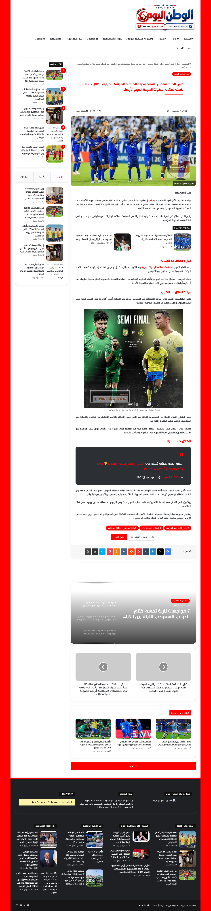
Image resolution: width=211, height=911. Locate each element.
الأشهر (59, 177)
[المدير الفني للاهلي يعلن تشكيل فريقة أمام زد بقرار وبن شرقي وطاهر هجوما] (54, 154)
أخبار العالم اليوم (74, 39)
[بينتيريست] (139, 551)
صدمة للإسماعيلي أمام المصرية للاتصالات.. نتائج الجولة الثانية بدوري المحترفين (33, 94)
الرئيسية (187, 39)
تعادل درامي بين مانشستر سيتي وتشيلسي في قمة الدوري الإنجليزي (174, 743)
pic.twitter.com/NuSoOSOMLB (163, 468)
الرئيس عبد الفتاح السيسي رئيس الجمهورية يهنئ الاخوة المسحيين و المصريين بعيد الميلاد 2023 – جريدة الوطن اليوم (130, 869)
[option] (133, 613)
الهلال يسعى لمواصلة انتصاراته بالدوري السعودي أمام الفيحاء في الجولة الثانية (154, 239)
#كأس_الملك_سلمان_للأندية (126, 463)
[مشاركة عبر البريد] (95, 551)
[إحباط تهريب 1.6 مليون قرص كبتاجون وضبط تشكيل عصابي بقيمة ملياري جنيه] (54, 115)
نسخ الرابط (119, 537)
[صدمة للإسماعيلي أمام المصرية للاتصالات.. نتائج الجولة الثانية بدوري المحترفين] (54, 96)
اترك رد (133, 766)
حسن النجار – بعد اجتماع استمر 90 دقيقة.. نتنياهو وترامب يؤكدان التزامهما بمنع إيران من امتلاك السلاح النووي (27, 879)
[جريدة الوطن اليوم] (165, 17)
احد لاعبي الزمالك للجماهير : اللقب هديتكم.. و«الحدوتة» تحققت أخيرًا (74, 837)
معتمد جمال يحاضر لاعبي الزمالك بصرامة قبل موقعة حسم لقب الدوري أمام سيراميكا (72, 875)
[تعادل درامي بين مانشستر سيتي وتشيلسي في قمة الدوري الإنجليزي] (173, 729)
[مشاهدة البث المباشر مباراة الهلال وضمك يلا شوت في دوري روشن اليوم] (133, 729)
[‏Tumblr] (146, 551)
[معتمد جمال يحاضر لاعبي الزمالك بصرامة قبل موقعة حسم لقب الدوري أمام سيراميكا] (94, 878)
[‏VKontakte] (124, 551)
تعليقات (24, 177)
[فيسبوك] (168, 551)
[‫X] (160, 551)
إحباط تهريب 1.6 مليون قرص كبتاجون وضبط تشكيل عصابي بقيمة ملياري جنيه (32, 112)
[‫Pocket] (110, 551)
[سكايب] (102, 551)
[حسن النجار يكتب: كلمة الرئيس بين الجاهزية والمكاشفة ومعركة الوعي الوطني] (54, 134)
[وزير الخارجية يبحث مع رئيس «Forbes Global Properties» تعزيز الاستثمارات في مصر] (54, 195)
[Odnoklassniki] (117, 551)
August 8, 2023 (170, 477)
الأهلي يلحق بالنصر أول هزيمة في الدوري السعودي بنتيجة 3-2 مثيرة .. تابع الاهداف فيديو (95, 744)
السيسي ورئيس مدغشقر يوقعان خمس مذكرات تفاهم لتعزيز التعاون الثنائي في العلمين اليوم (27, 858)
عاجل (174, 39)
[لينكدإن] (153, 551)
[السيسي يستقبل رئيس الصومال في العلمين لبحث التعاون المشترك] (141, 854)
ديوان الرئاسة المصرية (112, 39)
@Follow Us (67, 794)
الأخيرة (42, 177)
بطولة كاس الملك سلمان (121, 528)
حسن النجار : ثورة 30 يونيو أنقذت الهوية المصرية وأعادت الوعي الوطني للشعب (120, 837)
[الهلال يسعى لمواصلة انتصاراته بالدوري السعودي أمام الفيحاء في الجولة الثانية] (182, 242)
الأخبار (162, 39)
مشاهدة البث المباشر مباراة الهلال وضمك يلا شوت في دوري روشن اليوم (134, 743)
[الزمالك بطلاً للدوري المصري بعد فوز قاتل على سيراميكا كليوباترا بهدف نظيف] (94, 858)
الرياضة (39, 39)
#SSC (100, 463)
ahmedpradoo (145, 905)
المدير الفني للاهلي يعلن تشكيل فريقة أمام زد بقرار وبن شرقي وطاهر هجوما (32, 150)
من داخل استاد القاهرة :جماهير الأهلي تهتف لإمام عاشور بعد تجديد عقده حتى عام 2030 (33, 76)
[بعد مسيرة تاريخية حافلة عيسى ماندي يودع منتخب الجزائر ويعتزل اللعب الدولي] (122, 242)
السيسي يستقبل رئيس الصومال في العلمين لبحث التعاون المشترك (120, 854)
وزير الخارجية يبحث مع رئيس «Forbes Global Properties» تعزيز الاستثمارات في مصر (34, 193)
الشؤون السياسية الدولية (139, 39)
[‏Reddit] (131, 551)
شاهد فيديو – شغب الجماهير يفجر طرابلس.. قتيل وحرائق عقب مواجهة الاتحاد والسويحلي (158, 613)
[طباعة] (88, 551)
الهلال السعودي (151, 528)
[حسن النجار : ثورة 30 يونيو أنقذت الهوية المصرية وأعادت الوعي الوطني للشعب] (141, 836)
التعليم (92, 39)
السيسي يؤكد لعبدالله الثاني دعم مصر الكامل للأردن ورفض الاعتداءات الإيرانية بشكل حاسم (27, 837)
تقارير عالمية (55, 39)
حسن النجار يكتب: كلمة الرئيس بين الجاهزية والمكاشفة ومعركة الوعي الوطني (32, 132)
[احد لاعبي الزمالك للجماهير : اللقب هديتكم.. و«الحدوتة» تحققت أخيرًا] (94, 839)
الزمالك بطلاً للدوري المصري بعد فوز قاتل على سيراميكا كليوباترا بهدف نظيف (74, 856)
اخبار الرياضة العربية (172, 64)
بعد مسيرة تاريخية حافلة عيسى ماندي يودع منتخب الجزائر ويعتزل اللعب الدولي (94, 237)
